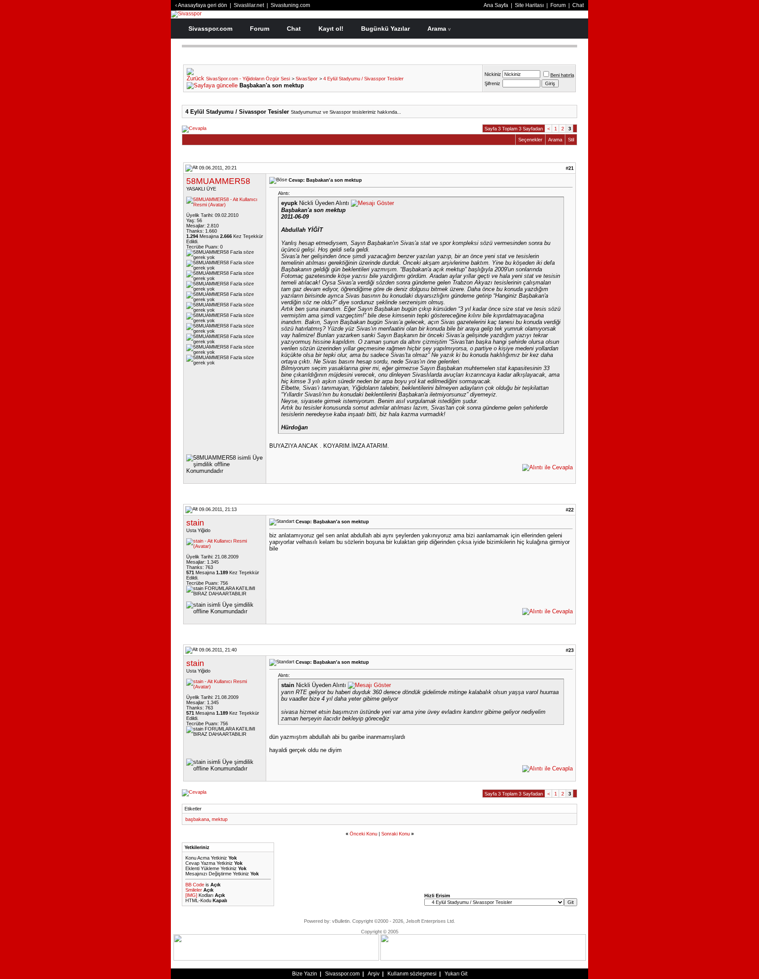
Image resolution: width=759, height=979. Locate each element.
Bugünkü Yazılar (385, 28)
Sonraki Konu (395, 833)
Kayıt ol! (330, 28)
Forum (558, 5)
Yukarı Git (456, 974)
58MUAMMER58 (218, 181)
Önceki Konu (363, 833)
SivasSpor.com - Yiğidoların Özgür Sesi (248, 78)
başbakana (197, 819)
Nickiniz (492, 74)
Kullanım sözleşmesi (412, 974)
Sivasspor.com (210, 28)
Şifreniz (492, 83)
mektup (220, 819)
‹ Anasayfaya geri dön (201, 5)
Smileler (193, 890)
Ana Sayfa (496, 5)
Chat (578, 5)
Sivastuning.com (290, 5)
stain (195, 522)
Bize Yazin (304, 974)
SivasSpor (307, 78)
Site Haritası (529, 5)
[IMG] (191, 895)
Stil (571, 139)
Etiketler (193, 808)
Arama (439, 28)
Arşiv (374, 974)
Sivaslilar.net (249, 5)
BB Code (194, 884)
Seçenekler (530, 139)
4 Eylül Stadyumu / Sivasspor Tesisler (363, 78)
